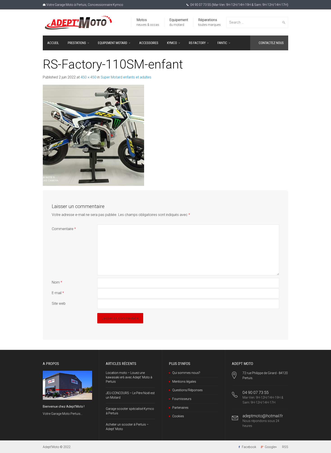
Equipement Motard (112, 43)
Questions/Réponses (187, 390)
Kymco (172, 43)
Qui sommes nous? (186, 373)
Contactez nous (271, 43)
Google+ (271, 447)
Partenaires (180, 407)
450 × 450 (88, 77)
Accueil (53, 43)
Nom (57, 282)
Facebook (249, 447)
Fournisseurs (181, 399)
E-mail (58, 293)
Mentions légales (184, 381)
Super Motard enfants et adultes (126, 77)
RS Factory (197, 43)
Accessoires (148, 43)
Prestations (77, 43)
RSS (285, 447)
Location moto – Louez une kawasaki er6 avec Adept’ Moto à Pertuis (129, 377)
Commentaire (64, 229)
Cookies (178, 416)
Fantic (222, 43)
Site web (59, 303)
